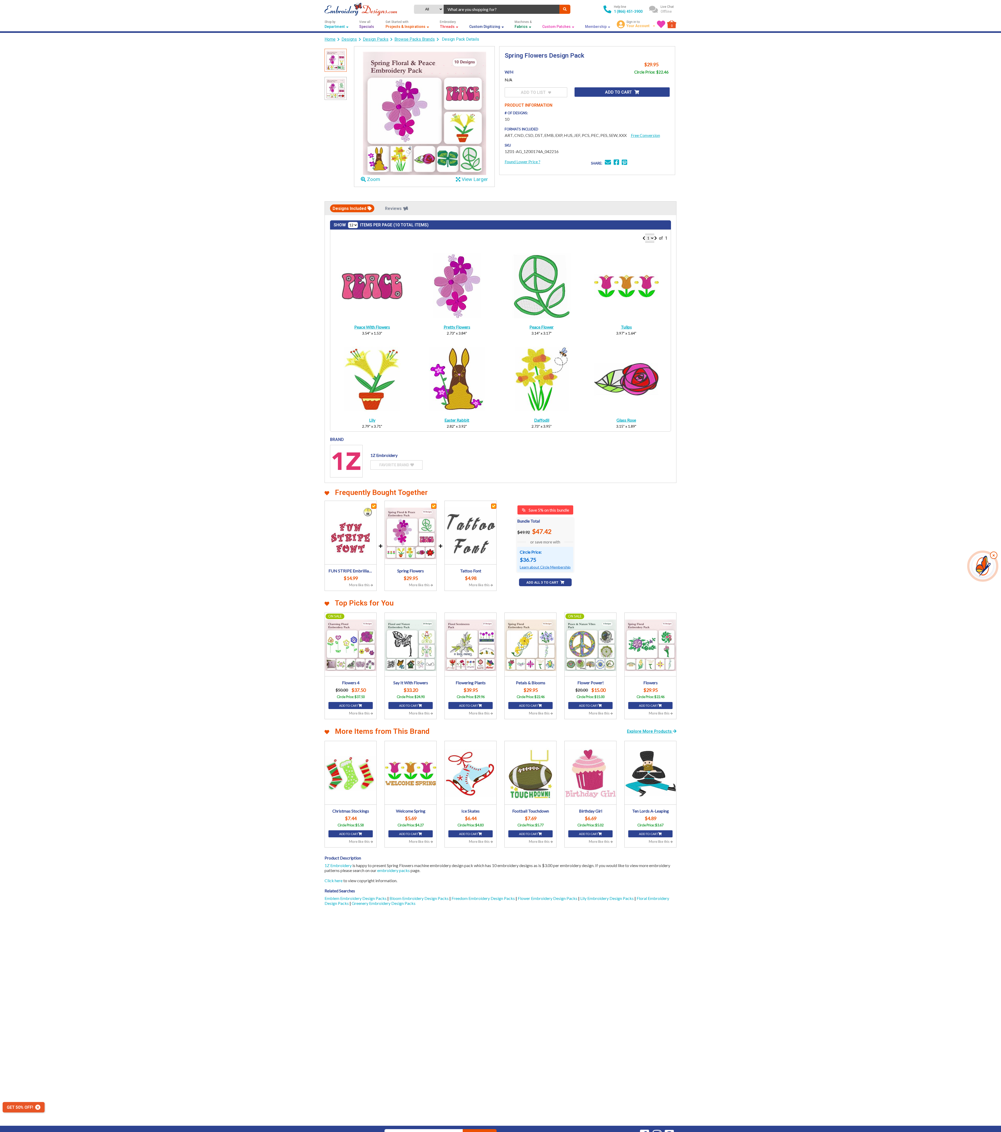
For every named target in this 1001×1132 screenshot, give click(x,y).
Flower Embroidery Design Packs (548, 898)
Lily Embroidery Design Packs (607, 898)
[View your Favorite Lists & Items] (661, 24)
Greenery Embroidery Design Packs (384, 903)
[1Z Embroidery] (346, 461)
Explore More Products (650, 731)
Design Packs (375, 39)
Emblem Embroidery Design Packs (356, 898)
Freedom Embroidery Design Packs (483, 898)
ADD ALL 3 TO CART (542, 582)
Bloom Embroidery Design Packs (419, 898)
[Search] (564, 9)
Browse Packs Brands (414, 39)
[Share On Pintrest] (624, 162)
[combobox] (501, 9)
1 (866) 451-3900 (628, 11)
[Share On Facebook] (616, 162)
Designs (349, 39)
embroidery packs (393, 870)
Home (330, 39)
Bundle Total (528, 520)
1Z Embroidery (338, 865)
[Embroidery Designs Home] (361, 9)
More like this (359, 585)
